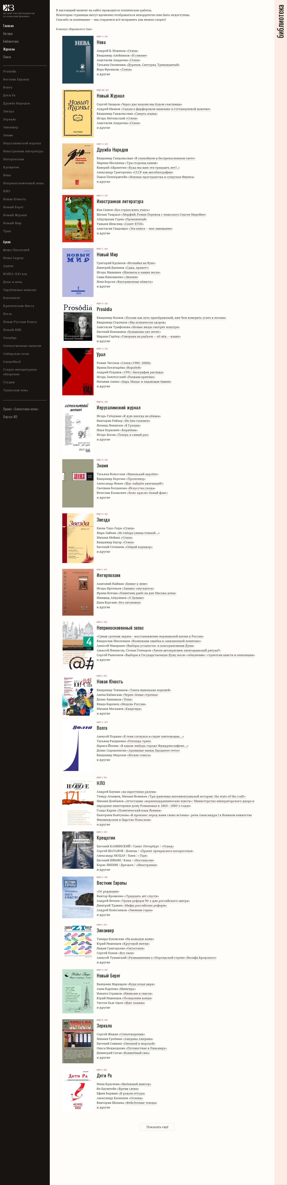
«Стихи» (132, 50)
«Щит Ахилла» (134, 1003)
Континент (11, 298)
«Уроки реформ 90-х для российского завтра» (155, 901)
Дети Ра (9, 95)
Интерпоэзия (13, 159)
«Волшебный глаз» (136, 1053)
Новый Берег (13, 207)
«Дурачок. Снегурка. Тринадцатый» (153, 65)
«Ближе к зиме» (136, 583)
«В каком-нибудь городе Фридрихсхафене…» (154, 746)
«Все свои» (126, 953)
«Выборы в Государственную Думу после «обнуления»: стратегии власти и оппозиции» (189, 655)
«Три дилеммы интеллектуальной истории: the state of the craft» (197, 796)
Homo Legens (13, 258)
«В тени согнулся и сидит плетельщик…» (153, 736)
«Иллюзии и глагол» (138, 993)
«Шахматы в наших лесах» (141, 272)
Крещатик (11, 167)
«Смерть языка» (146, 113)
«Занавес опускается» (138, 588)
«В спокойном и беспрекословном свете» (164, 158)
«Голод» (168, 846)
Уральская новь (15, 390)
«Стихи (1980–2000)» (135, 363)
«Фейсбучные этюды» (141, 1102)
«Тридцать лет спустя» (141, 896)
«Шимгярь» (127, 989)
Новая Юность (14, 199)
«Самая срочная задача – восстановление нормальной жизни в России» (150, 636)
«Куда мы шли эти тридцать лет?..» (153, 167)
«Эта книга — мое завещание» (151, 228)
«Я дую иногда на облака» (141, 416)
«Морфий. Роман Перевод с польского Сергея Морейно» (163, 214)
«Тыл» (143, 855)
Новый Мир (12, 223)
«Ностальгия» (144, 860)
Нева (7, 175)
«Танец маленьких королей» (149, 690)
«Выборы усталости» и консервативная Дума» (160, 645)
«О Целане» (135, 598)
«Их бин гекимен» (136, 420)
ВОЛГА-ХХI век (15, 274)
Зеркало (9, 119)
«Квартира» (133, 709)
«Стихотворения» (132, 1034)
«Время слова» (128, 1088)
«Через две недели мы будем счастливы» (151, 104)
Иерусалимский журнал (22, 143)
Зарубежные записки (19, 290)
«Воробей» (133, 367)
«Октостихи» (135, 948)
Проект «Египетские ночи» (20, 409)
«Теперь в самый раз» (132, 435)
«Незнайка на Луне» (141, 263)
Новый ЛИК (12, 330)
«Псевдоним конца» (137, 998)
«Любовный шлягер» (135, 1084)
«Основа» (136, 1098)
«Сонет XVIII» (133, 224)
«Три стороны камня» (141, 163)
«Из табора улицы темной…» (138, 533)
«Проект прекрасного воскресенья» (167, 851)
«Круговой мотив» (136, 943)
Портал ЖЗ (10, 416)
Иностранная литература (23, 151)
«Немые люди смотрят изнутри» (155, 327)
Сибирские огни (16, 354)
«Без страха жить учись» (132, 210)
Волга (7, 87)
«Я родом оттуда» (132, 1093)
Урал (7, 231)
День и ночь (12, 282)
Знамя (8, 135)
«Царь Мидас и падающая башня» (145, 381)
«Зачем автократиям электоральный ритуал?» (186, 650)
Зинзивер (10, 127)
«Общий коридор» (139, 547)
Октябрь (10, 338)
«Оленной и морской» (139, 1043)
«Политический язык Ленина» (139, 810)
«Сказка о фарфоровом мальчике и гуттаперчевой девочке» (166, 109)
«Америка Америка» (138, 1039)
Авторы (8, 33)
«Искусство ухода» (141, 488)
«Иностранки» (147, 865)
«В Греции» (132, 425)
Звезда (8, 111)
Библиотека (11, 41)
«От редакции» (108, 891)
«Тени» (127, 699)
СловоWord (12, 361)
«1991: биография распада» (143, 372)
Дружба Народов (16, 103)
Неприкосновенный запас (23, 183)
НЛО (6, 191)
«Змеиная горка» (140, 910)
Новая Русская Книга (20, 322)
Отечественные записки (22, 346)
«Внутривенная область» (134, 281)
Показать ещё (157, 1127)
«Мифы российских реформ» (145, 905)
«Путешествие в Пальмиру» (146, 1048)
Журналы (9, 49)
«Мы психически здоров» (147, 322)
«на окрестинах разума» (139, 791)
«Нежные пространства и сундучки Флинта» (161, 177)
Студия (9, 382)
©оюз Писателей (16, 250)
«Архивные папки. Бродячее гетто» (153, 750)
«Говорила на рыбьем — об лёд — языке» (150, 336)
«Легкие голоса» (139, 755)
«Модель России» (133, 704)
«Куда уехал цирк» (141, 984)
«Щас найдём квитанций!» (144, 483)
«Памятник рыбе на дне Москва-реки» (147, 593)
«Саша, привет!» (137, 267)
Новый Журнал (15, 215)
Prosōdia (9, 71)
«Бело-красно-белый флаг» (147, 493)
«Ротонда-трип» (139, 741)
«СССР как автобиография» (153, 172)
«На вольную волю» (139, 939)
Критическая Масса (18, 306)
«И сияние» (138, 55)
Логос (7, 314)
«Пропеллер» (136, 479)
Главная (8, 25)
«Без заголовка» (129, 602)
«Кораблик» (129, 430)
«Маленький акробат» (142, 474)
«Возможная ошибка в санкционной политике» (166, 641)
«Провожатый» (136, 219)
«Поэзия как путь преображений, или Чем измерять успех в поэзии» (175, 317)
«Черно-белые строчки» (140, 694)
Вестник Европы (16, 79)
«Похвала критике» (141, 377)
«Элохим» (131, 277)
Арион (8, 266)
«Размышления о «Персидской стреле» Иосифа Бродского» (172, 957)
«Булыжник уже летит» (144, 332)
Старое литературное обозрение (20, 371)
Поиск (7, 57)
